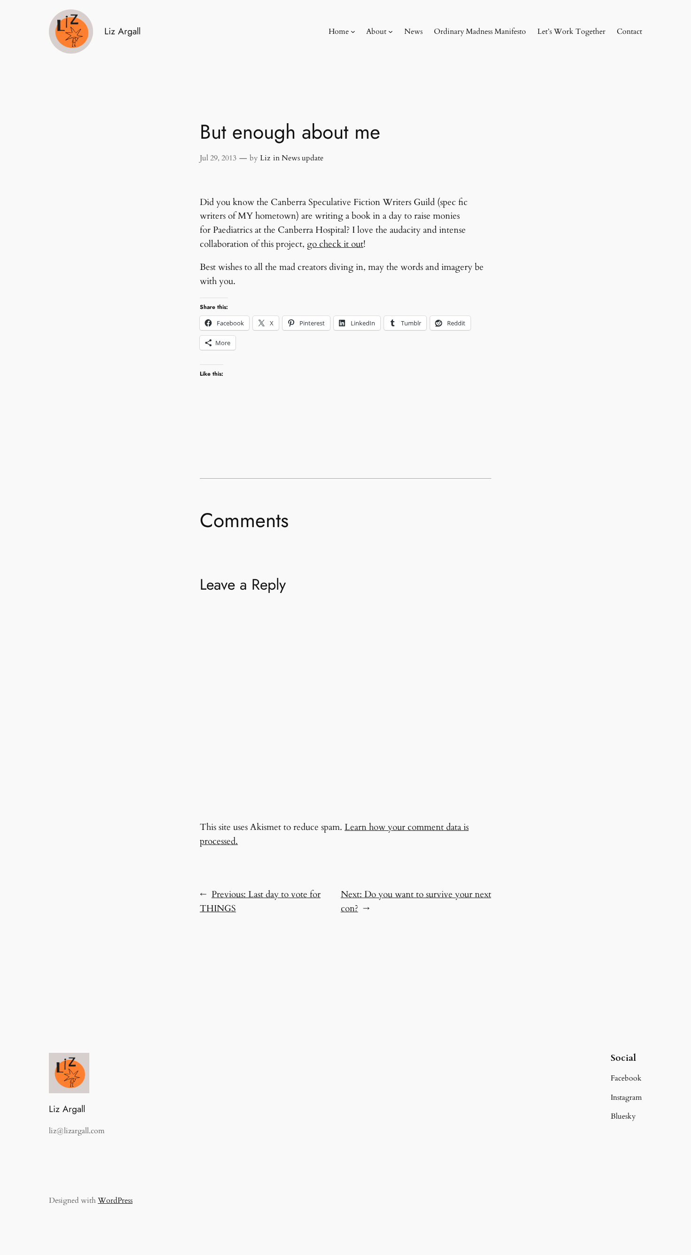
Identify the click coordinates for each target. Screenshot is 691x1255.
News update (302, 158)
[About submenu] (390, 31)
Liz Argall (122, 31)
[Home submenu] (353, 31)
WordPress (115, 1200)
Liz (265, 158)
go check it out (335, 244)
